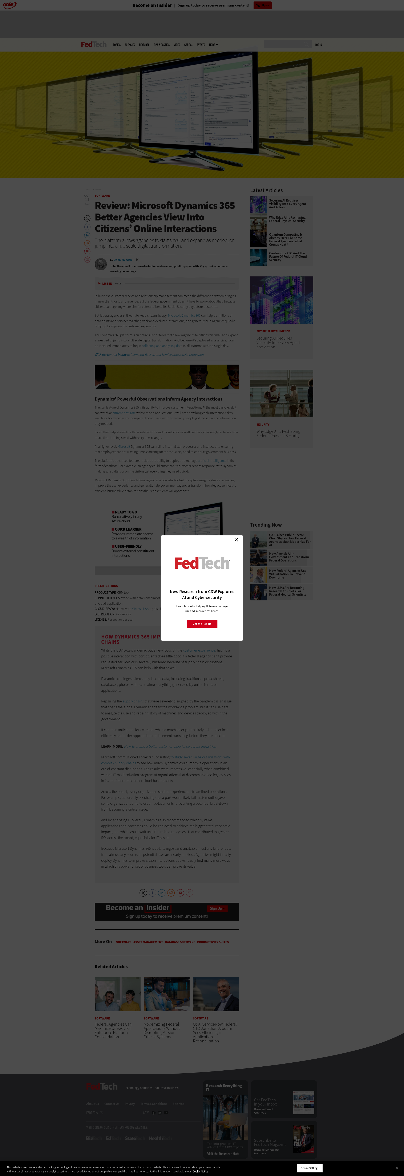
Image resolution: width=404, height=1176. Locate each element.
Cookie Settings (309, 1168)
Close (236, 539)
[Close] (397, 1168)
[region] (202, 1168)
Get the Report (202, 624)
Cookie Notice (200, 1171)
